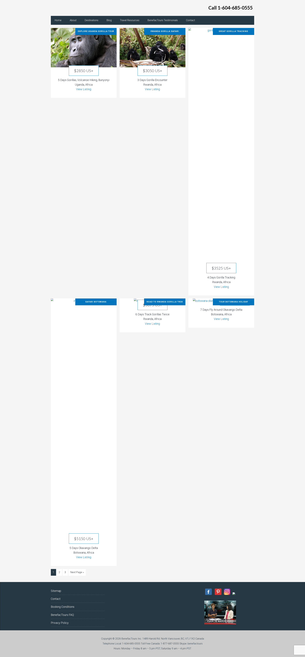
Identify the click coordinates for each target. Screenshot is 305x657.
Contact (56, 598)
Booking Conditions (62, 606)
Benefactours (76, 8)
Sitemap (56, 591)
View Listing (83, 89)
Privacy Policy (60, 622)
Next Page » (77, 572)
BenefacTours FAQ (62, 614)
